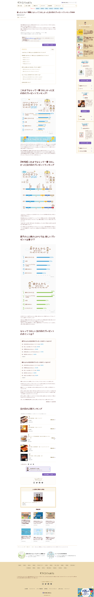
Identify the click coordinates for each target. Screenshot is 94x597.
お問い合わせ (60, 588)
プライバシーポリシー (53, 588)
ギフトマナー (43, 5)
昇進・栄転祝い (73, 565)
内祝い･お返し (20, 5)
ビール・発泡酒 (82, 119)
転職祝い (67, 565)
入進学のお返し (56, 8)
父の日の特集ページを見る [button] (48, 44)
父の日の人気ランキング (26, 82)
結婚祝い (20, 565)
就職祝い (62, 565)
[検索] (76, 5)
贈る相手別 (50, 5)
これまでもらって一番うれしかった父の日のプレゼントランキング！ (34, 52)
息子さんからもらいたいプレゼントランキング (31, 69)
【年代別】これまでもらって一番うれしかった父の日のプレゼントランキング (35, 55)
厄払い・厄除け (57, 565)
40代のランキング (26, 57)
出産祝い (25, 565)
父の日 (18, 17)
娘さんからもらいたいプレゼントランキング (31, 71)
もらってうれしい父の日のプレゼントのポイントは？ (31, 74)
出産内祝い (42, 8)
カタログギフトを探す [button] (85, 80)
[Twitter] (31, 464)
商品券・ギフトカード (83, 85)
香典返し (46, 8)
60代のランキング (26, 61)
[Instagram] (34, 483)
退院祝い (51, 565)
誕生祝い (29, 565)
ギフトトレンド (58, 5)
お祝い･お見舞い (28, 5)
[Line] (33, 464)
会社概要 (26, 588)
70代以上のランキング (27, 63)
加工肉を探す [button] (84, 111)
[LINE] (42, 483)
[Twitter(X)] (37, 483)
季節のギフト (36, 5)
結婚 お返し (51, 8)
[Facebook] (28, 464)
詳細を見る (52, 419)
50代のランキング (26, 59)
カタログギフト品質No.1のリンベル (30, 38)
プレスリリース (32, 588)
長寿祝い (61, 8)
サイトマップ (67, 588)
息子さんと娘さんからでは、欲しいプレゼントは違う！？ (31, 67)
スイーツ (81, 88)
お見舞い (46, 565)
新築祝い (34, 565)
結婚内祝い (37, 8)
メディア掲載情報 (39, 588)
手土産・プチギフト (40, 565)
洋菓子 (81, 116)
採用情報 (45, 588)
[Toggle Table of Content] (52, 49)
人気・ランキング (23, 17)
